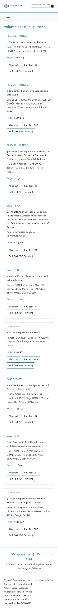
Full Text (31, 64)
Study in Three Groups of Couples (26, 42)
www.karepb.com (44, 580)
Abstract (13, 64)
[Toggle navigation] (8, 17)
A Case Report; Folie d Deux (23, 332)
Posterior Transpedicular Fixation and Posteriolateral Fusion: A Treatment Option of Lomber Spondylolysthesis (29, 155)
